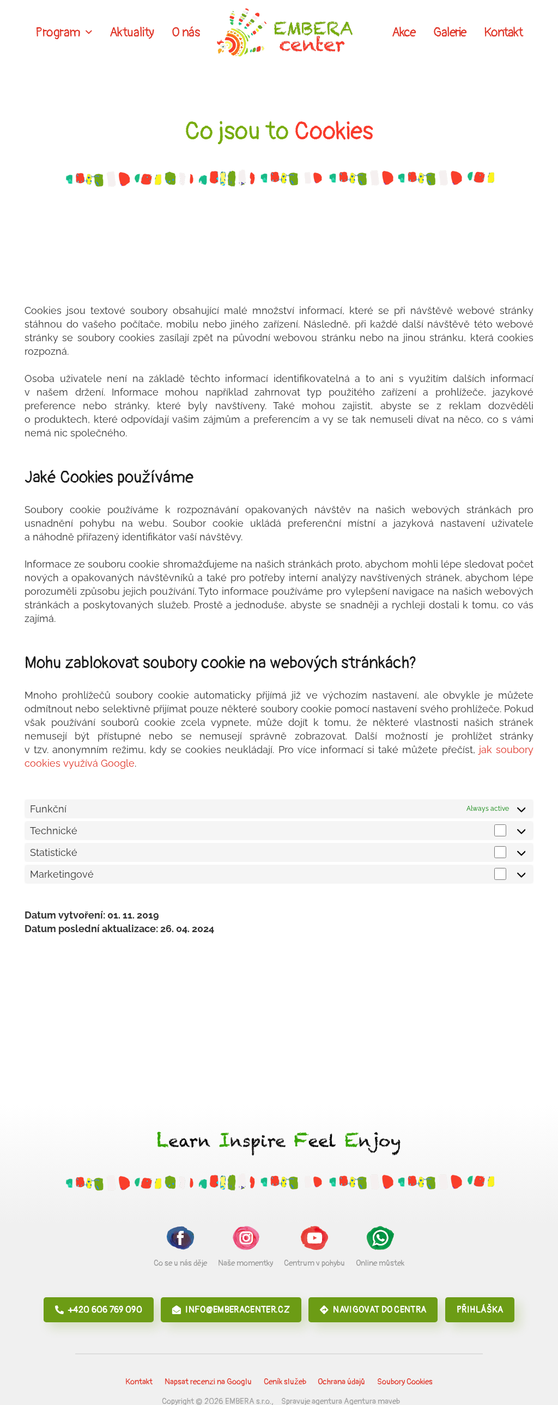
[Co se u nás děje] (180, 1239)
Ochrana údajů (341, 1382)
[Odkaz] (285, 32)
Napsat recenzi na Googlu (208, 1382)
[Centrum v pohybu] (314, 1239)
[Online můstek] (380, 1239)
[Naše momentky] (245, 1239)
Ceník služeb (285, 1382)
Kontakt (139, 1382)
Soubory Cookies (405, 1382)
